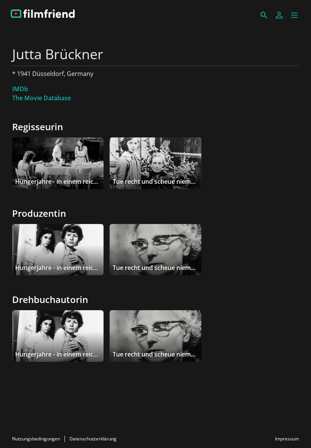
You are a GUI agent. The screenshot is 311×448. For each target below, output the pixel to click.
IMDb (20, 89)
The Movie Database (41, 98)
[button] (294, 15)
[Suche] (264, 15)
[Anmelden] (279, 15)
